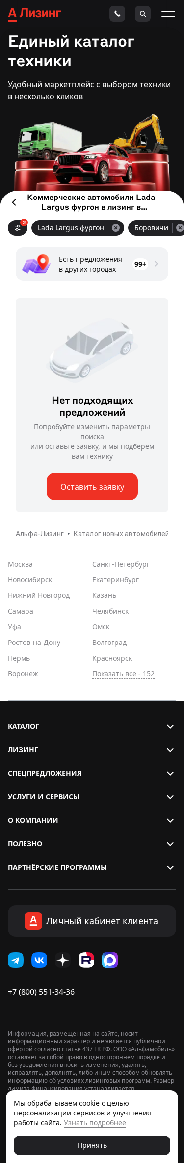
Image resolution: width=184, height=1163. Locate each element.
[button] (92, 726)
